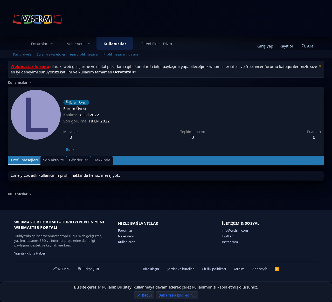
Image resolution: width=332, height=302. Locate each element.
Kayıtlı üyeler (23, 54)
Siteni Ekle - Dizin (156, 43)
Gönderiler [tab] (78, 159)
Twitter (227, 236)
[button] (51, 44)
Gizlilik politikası (214, 268)
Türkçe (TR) (90, 268)
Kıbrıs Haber (35, 253)
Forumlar (39, 43)
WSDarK (63, 268)
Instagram (230, 241)
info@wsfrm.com (235, 230)
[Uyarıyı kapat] (319, 66)
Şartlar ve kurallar (180, 268)
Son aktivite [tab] (53, 159)
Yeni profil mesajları (84, 54)
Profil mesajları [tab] (24, 159)
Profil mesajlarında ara (120, 54)
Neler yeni (75, 43)
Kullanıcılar (114, 43)
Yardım (239, 268)
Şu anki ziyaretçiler (51, 54)
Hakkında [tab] (101, 159)
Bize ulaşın (151, 268)
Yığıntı (19, 253)
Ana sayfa (259, 268)
